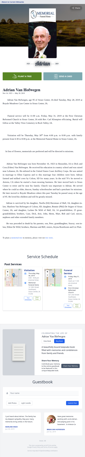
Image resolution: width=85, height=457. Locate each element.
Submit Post (72, 403)
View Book (47, 341)
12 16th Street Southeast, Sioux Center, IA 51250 (34, 290)
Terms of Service (48, 447)
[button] (13, 275)
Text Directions (28, 298)
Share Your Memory (70, 366)
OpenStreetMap (45, 451)
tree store (49, 237)
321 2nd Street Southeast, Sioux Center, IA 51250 (74, 298)
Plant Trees (37, 298)
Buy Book (59, 341)
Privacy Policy (36, 447)
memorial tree (16, 237)
